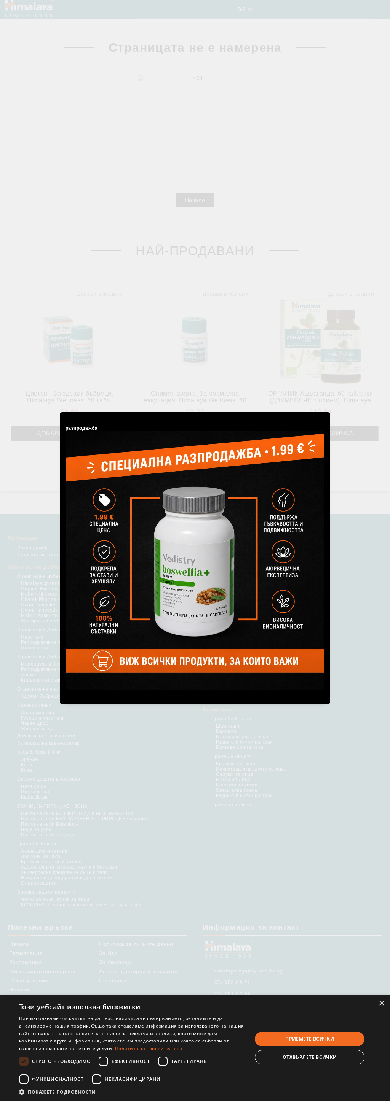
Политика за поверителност (149, 1048)
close (325, 411)
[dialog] (195, 1048)
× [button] (381, 1003)
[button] (132, 1091)
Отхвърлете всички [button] (310, 1057)
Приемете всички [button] (309, 1039)
